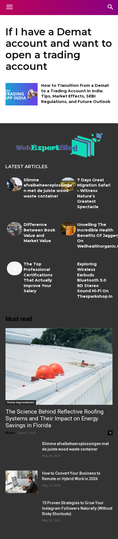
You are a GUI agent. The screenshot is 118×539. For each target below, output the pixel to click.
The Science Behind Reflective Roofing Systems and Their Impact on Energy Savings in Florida (54, 418)
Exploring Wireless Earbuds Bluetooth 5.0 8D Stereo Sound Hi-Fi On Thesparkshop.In (95, 280)
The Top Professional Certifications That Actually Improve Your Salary (38, 277)
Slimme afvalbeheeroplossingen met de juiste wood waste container (48, 188)
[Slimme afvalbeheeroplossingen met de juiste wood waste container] (14, 184)
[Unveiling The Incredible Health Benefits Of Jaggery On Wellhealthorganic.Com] (68, 229)
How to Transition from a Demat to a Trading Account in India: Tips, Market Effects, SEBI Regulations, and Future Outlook (75, 93)
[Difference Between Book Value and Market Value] (14, 229)
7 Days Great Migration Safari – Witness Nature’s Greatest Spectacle (93, 193)
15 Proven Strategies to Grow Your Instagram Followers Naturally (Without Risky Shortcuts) (77, 508)
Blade (10, 433)
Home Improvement (20, 402)
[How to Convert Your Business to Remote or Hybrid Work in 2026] (21, 482)
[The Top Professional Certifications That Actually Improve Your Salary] (14, 268)
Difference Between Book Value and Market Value (39, 232)
